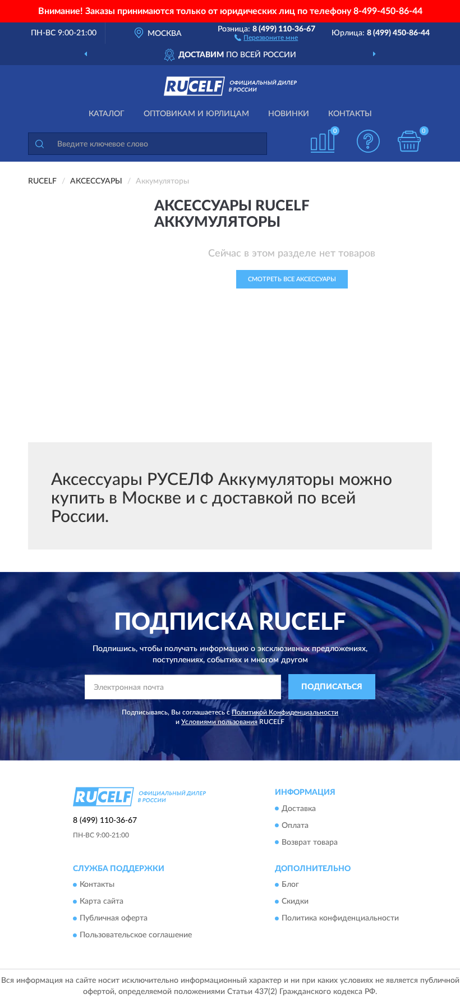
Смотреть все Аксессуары (292, 279)
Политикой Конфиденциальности (285, 712)
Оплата (295, 826)
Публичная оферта (114, 918)
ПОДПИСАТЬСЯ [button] (331, 687)
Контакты (350, 114)
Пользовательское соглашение (136, 935)
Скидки (295, 901)
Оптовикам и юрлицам (196, 114)
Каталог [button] (107, 114)
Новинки (288, 114)
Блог (290, 884)
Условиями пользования (219, 721)
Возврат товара (310, 842)
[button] (266, 37)
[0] (409, 141)
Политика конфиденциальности (340, 918)
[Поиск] (39, 143)
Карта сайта (101, 901)
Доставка (299, 809)
